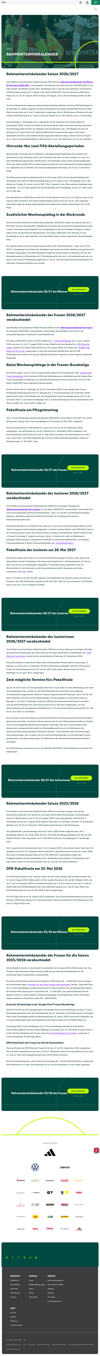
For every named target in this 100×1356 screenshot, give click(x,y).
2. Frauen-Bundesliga (61, 341)
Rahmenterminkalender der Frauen (77, 328)
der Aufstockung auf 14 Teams (63, 1033)
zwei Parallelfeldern (64, 543)
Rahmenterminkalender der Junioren (24, 509)
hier (24, 572)
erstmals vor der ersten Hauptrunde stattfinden (49, 985)
